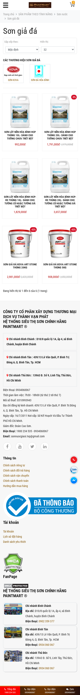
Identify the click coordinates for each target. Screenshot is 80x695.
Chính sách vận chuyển (16, 475)
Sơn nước (62, 14)
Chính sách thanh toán (16, 480)
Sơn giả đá (13, 18)
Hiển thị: (44, 41)
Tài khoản (8, 531)
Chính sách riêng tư (14, 465)
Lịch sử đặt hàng (12, 536)
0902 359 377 (46, 621)
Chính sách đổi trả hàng (16, 470)
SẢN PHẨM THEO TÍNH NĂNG (35, 14)
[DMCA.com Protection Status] (13, 563)
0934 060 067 (46, 644)
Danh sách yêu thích (14, 541)
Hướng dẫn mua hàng (15, 486)
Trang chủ (8, 14)
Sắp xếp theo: (11, 41)
